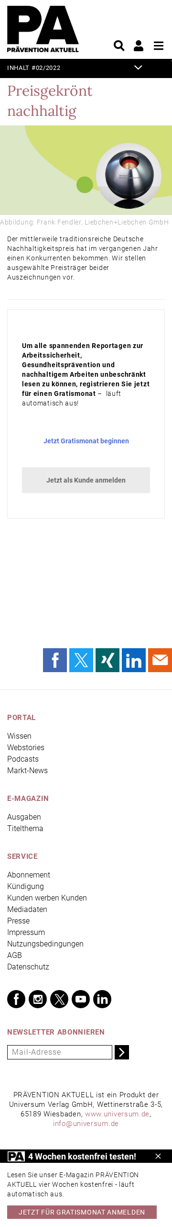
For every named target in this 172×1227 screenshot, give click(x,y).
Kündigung (25, 886)
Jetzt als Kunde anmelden (86, 480)
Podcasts (23, 759)
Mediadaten (27, 909)
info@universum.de (86, 1123)
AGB (14, 955)
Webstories (25, 747)
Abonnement (28, 874)
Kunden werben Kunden (47, 897)
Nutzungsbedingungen (45, 943)
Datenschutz (28, 966)
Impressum (26, 932)
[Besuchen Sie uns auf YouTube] (81, 999)
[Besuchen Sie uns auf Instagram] (38, 999)
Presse (18, 920)
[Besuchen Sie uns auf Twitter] (59, 999)
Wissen (19, 736)
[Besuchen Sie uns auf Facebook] (16, 999)
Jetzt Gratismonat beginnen (86, 441)
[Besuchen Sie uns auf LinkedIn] (102, 999)
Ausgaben (24, 817)
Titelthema (25, 828)
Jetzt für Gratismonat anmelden (82, 1212)
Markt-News (27, 770)
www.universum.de (117, 1114)
